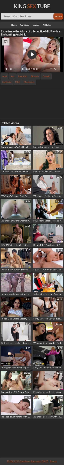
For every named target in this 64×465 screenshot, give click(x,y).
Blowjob (35, 76)
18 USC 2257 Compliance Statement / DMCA (27, 461)
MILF (17, 81)
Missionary (29, 81)
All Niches (47, 25)
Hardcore (6, 81)
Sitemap (53, 461)
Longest (36, 25)
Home (14, 25)
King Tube (32, 6)
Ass (12, 76)
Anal (4, 76)
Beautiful (22, 76)
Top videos (24, 25)
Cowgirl (46, 76)
